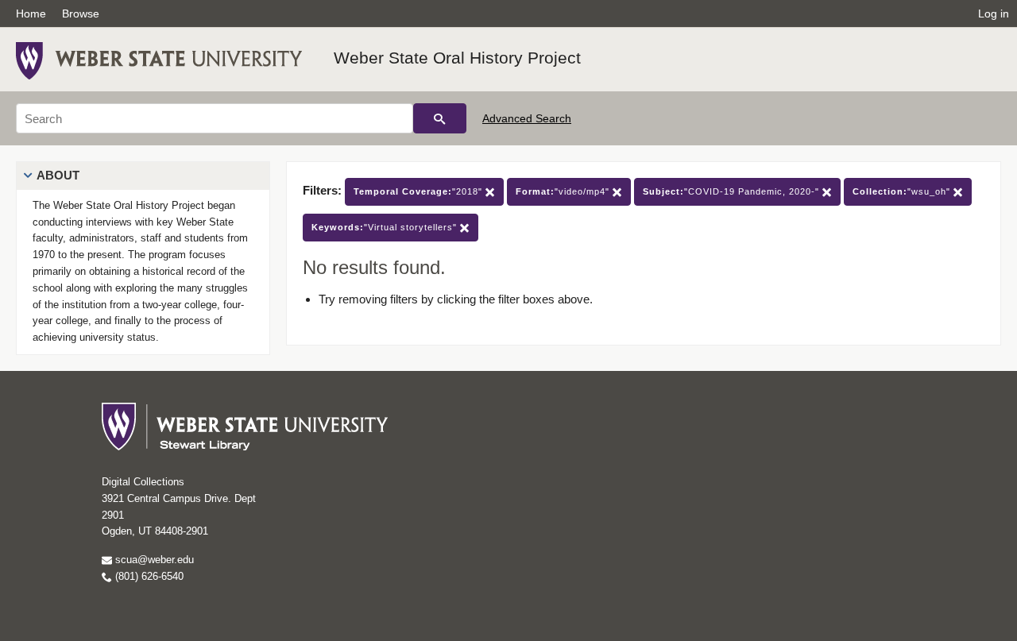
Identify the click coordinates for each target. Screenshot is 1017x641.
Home (31, 13)
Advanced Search (526, 118)
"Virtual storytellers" (385, 227)
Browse (80, 13)
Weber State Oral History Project (457, 57)
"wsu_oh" (903, 191)
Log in (993, 13)
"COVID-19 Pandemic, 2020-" (732, 191)
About (58, 175)
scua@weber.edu (153, 560)
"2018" (419, 191)
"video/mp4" (564, 191)
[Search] (439, 118)
